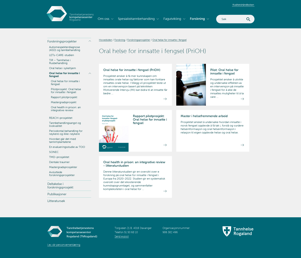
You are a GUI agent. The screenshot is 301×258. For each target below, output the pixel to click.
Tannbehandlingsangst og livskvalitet (65, 124)
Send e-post (122, 236)
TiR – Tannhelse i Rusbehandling (60, 62)
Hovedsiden (105, 40)
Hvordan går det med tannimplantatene (62, 140)
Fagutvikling (172, 19)
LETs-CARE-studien (61, 55)
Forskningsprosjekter (62, 41)
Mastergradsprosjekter (63, 167)
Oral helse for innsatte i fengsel (64, 75)
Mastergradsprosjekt (63, 102)
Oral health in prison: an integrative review (66, 109)
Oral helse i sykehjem (62, 68)
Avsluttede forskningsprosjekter (62, 174)
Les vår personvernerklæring (63, 244)
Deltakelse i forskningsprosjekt (60, 185)
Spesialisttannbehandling (136, 19)
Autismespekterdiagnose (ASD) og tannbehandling (64, 48)
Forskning (197, 19)
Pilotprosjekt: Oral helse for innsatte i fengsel (66, 91)
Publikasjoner (56, 194)
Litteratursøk (56, 201)
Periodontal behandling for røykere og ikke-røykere (66, 132)
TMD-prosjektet (59, 157)
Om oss (103, 19)
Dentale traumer (59, 162)
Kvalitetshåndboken (243, 4)
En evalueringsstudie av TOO (67, 146)
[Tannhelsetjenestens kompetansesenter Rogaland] (70, 13)
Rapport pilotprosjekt (64, 97)
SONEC (54, 151)
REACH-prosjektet (60, 117)
